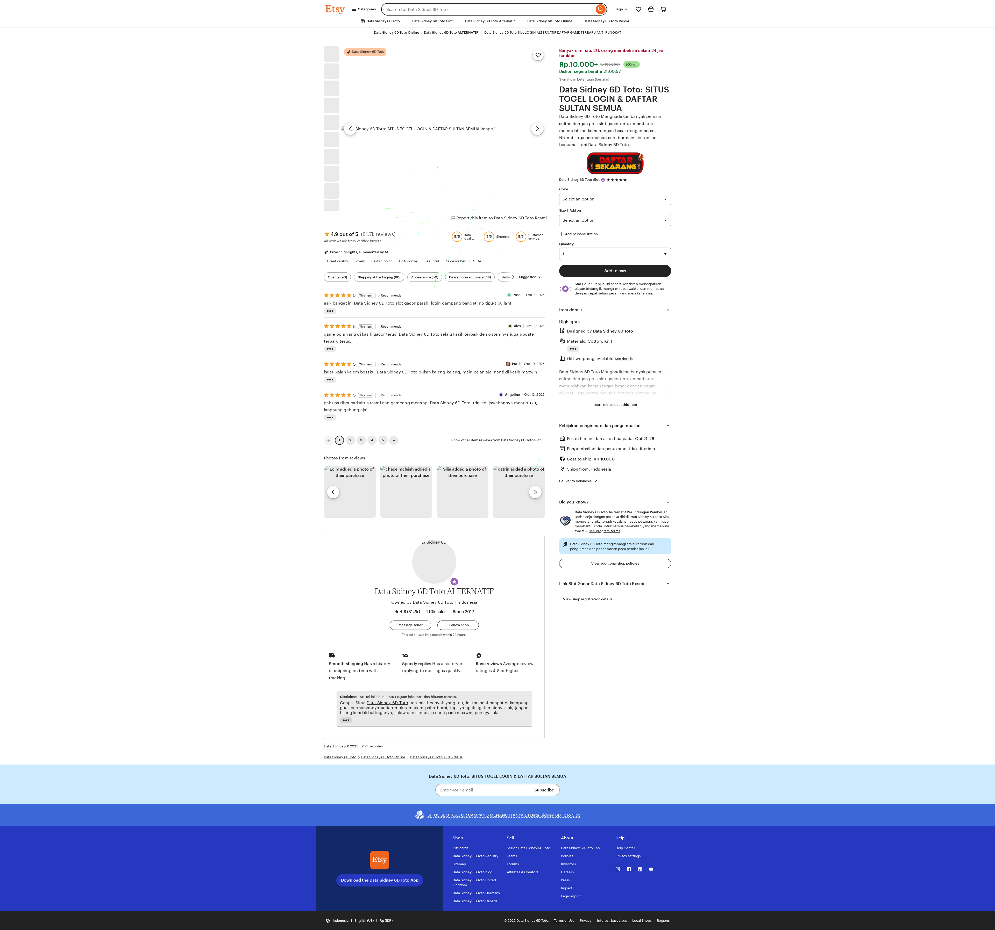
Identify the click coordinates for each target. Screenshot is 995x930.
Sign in (621, 9)
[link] (328, 440)
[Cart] (663, 9)
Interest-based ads (612, 920)
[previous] (333, 492)
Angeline (512, 394)
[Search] (600, 9)
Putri (516, 364)
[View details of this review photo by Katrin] (519, 492)
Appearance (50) (424, 277)
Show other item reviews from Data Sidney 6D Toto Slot (496, 440)
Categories (367, 9)
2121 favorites (372, 746)
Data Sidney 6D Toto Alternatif (490, 21)
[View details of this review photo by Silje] (462, 492)
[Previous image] (350, 128)
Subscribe (544, 790)
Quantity (566, 244)
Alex (517, 326)
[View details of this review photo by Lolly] (350, 492)
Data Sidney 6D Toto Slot (432, 21)
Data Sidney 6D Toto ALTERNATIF (451, 32)
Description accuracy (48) (470, 277)
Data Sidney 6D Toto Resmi (607, 21)
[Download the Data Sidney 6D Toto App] (379, 860)
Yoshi (517, 295)
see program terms (604, 531)
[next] (535, 492)
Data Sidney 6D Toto (613, 331)
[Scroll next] (513, 277)
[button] (454, 581)
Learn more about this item (615, 405)
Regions (663, 920)
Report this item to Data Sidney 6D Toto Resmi (501, 217)
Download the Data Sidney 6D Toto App (379, 880)
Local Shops (641, 920)
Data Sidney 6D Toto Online (549, 21)
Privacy (586, 920)
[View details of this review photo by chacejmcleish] (406, 492)
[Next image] (537, 128)
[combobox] (487, 9)
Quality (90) (337, 277)
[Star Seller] (603, 180)
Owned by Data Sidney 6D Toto (422, 602)
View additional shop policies (615, 563)
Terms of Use (564, 920)
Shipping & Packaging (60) (379, 277)
